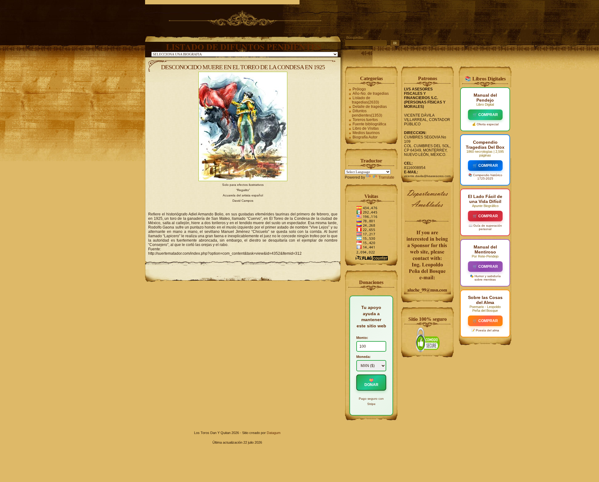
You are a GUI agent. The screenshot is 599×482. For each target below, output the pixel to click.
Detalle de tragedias (370, 106)
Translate (386, 177)
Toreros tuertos (365, 120)
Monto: (362, 338)
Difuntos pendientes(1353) (367, 113)
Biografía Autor (365, 137)
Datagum (273, 433)
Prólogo (359, 89)
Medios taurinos (366, 133)
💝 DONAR (371, 382)
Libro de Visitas (366, 128)
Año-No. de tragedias (371, 93)
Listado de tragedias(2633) (365, 100)
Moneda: (363, 357)
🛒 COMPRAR (485, 115)
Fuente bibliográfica (369, 124)
